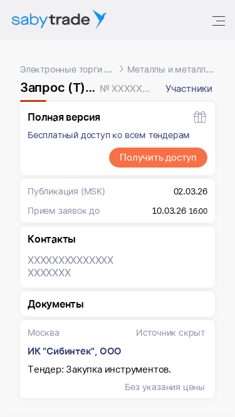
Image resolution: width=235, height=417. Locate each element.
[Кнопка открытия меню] (219, 20)
